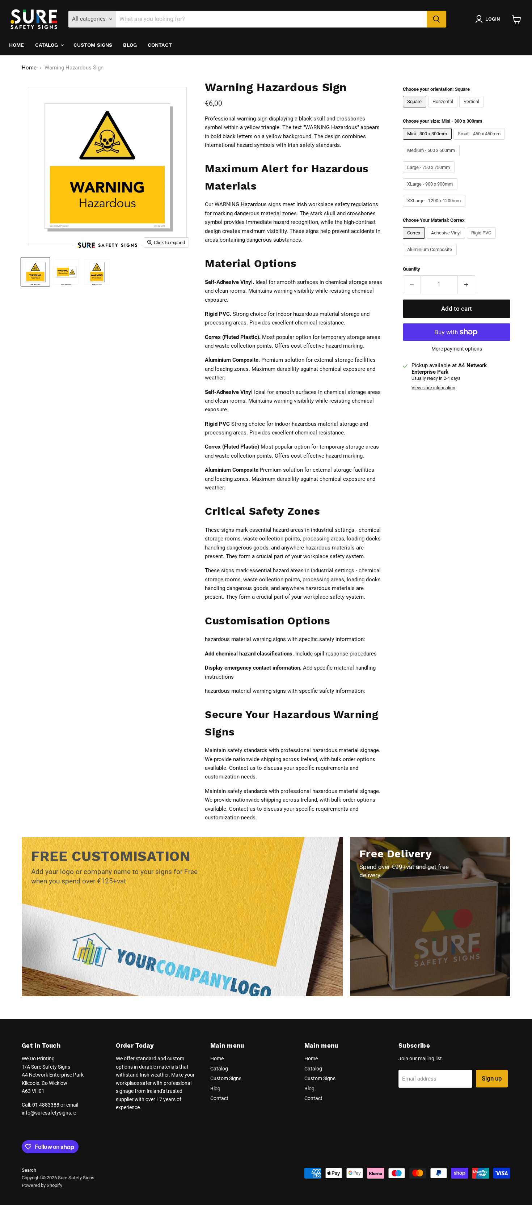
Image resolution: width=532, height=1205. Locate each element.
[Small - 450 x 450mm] (480, 141)
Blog (130, 45)
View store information (433, 387)
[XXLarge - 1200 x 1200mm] (435, 208)
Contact (160, 45)
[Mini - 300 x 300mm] (428, 141)
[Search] (436, 19)
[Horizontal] (444, 109)
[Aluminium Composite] (431, 257)
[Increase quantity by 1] (467, 284)
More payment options (456, 349)
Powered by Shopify (42, 1185)
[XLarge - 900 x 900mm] (431, 191)
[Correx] (415, 240)
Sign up (492, 1078)
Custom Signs (93, 45)
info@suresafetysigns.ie (49, 1113)
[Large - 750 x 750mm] (429, 174)
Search (29, 1170)
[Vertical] (472, 109)
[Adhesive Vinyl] (447, 240)
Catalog (47, 45)
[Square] (415, 109)
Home (16, 45)
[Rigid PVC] (482, 240)
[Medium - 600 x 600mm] (432, 158)
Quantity (411, 269)
